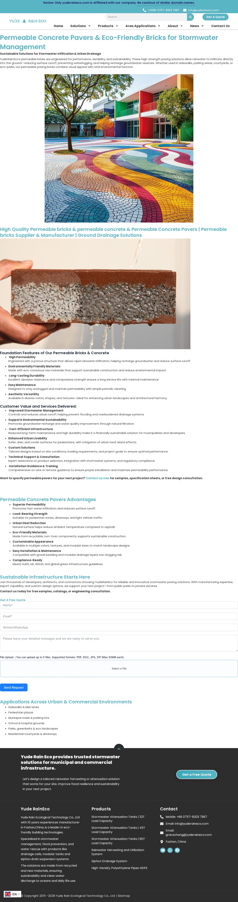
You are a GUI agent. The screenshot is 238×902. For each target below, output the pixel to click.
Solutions (78, 26)
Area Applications (141, 26)
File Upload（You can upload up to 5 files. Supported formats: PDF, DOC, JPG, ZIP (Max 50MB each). (62, 657)
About (173, 26)
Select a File (119, 668)
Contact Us (220, 26)
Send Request (14, 687)
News (194, 26)
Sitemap (124, 896)
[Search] (190, 17)
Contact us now (97, 478)
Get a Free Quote (196, 774)
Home (58, 26)
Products (105, 26)
